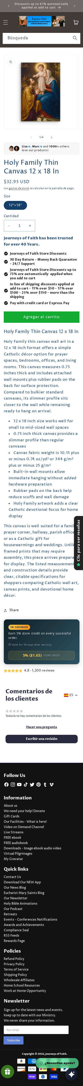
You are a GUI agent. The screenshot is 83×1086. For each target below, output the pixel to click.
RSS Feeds (11, 935)
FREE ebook (12, 837)
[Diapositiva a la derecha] (52, 137)
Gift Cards (11, 816)
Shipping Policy (15, 975)
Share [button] (14, 610)
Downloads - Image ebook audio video (32, 848)
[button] (41, 727)
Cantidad (11, 216)
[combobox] (41, 38)
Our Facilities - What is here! (25, 821)
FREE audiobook (16, 843)
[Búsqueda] (75, 38)
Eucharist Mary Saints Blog (24, 893)
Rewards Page (14, 941)
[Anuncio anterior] (9, 6)
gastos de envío (19, 188)
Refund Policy (14, 959)
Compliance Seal (16, 930)
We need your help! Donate (24, 811)
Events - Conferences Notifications (30, 919)
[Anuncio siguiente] (74, 6)
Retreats (10, 914)
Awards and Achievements (24, 925)
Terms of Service (16, 969)
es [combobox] (71, 695)
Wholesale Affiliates (19, 980)
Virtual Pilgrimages (18, 853)
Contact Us (12, 877)
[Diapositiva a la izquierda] (31, 137)
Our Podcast (13, 909)
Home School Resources (22, 985)
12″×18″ (15, 205)
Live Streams (13, 832)
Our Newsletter (15, 898)
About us (10, 805)
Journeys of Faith (55, 1054)
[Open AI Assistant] (71, 1074)
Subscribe (13, 1040)
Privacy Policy (14, 964)
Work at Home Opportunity (25, 991)
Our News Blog (15, 887)
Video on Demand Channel (24, 827)
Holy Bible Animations (20, 903)
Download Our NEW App (22, 882)
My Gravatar (13, 859)
